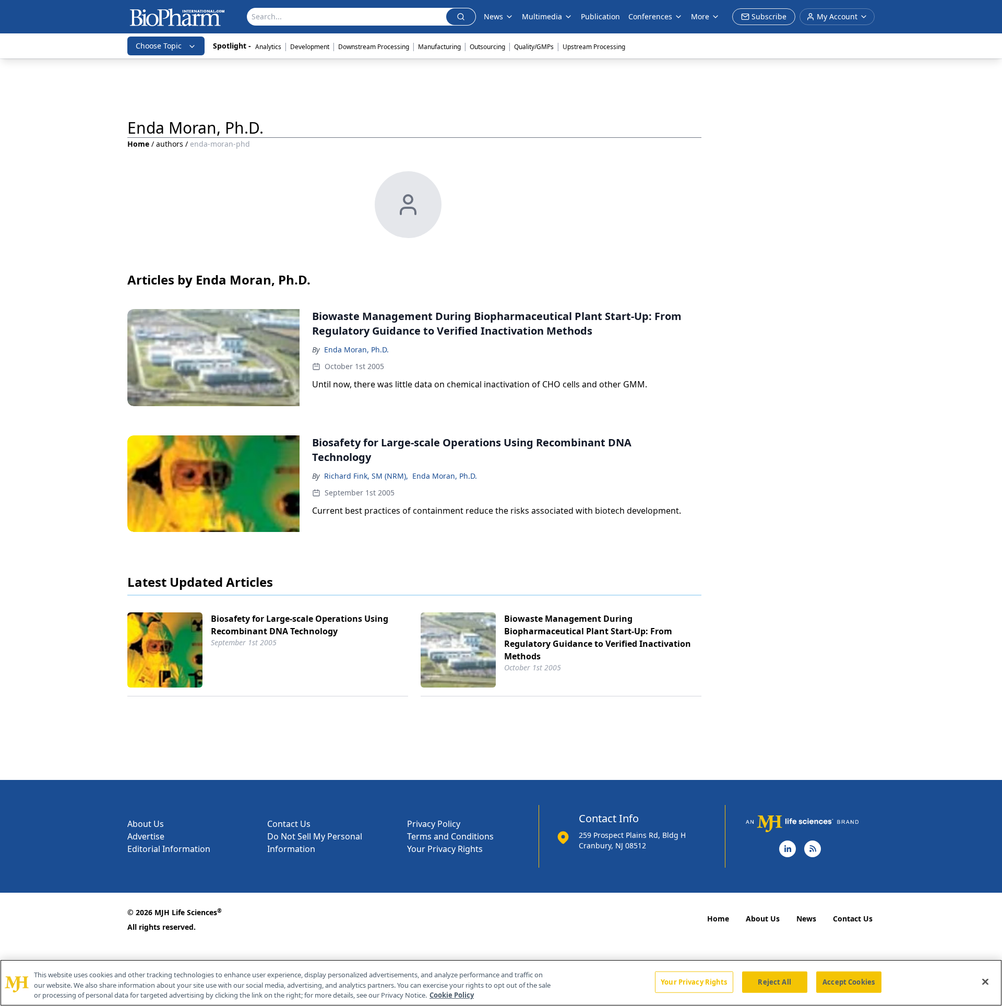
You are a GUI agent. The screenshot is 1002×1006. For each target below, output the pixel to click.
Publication (600, 16)
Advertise (145, 836)
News (806, 919)
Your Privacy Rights (445, 849)
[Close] (985, 981)
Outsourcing (487, 46)
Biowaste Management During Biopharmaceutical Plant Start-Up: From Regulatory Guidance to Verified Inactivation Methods (597, 637)
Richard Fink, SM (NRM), (366, 476)
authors (169, 144)
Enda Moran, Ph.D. (356, 349)
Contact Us (289, 824)
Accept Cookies (848, 981)
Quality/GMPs (534, 46)
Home (138, 144)
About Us (145, 824)
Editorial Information (168, 849)
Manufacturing (439, 46)
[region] (501, 983)
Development (309, 46)
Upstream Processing (594, 46)
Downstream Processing (373, 46)
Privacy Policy (433, 824)
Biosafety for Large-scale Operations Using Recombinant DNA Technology (299, 625)
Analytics (268, 46)
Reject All (774, 981)
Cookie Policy (452, 995)
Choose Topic (159, 46)
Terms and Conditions (450, 836)
